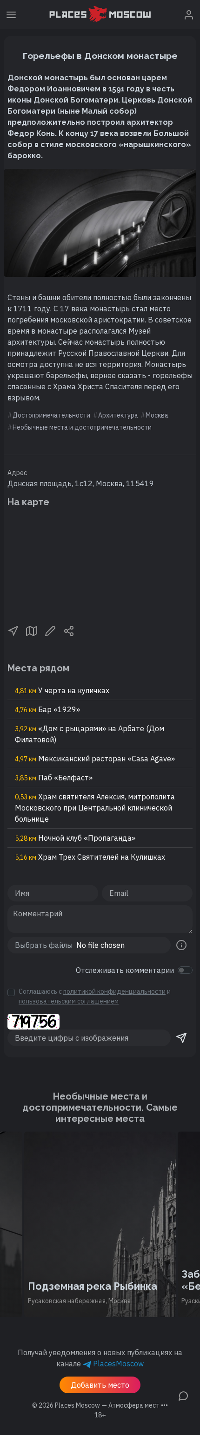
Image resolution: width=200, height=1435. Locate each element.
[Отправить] (181, 1038)
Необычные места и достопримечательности (82, 427)
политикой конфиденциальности (114, 991)
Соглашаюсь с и (95, 996)
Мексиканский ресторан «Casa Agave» (95, 758)
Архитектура (118, 415)
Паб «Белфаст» (54, 777)
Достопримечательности (51, 415)
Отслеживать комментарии (125, 970)
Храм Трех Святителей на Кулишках (90, 857)
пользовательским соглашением (69, 1001)
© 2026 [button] (100, 1405)
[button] (13, 630)
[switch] (185, 970)
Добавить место (100, 1385)
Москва (157, 415)
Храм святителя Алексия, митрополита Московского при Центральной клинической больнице (95, 808)
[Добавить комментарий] (183, 1395)
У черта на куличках (62, 690)
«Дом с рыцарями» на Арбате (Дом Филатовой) (89, 734)
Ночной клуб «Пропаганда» (75, 838)
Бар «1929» (47, 709)
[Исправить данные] (50, 630)
